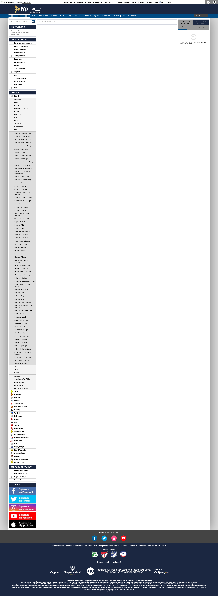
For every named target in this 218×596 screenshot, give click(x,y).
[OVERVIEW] (19, 16)
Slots (134, 2)
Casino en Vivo (123, 2)
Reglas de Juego (20, 477)
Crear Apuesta (19, 81)
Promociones (43, 16)
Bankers (191, 27)
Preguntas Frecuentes (22, 470)
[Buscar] (33, 21)
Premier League (20, 62)
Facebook (94, 538)
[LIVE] (12, 16)
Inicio (34, 16)
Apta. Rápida (202, 27)
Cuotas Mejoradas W (21, 49)
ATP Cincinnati (19, 69)
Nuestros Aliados (154, 546)
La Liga (16, 65)
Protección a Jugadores (93, 546)
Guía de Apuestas (20, 473)
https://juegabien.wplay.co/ (109, 562)
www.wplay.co (26, 587)
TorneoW (54, 16)
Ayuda (96, 16)
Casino (112, 2)
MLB (16, 75)
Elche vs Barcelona (21, 46)
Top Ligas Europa (20, 78)
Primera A (18, 59)
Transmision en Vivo (82, 2)
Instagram (114, 538)
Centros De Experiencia (137, 546)
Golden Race (152, 2)
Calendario (18, 85)
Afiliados (124, 546)
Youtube (123, 538)
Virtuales (141, 2)
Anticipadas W (19, 56)
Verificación (106, 16)
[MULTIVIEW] (26, 16)
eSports (17, 72)
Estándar (182, 27)
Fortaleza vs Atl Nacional (23, 43)
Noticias (77, 16)
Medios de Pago (66, 16)
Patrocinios (87, 16)
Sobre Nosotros (58, 546)
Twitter (104, 538)
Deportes (68, 2)
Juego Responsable (129, 16)
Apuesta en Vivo (100, 2)
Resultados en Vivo (21, 480)
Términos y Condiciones (74, 546)
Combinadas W (19, 52)
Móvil (164, 546)
